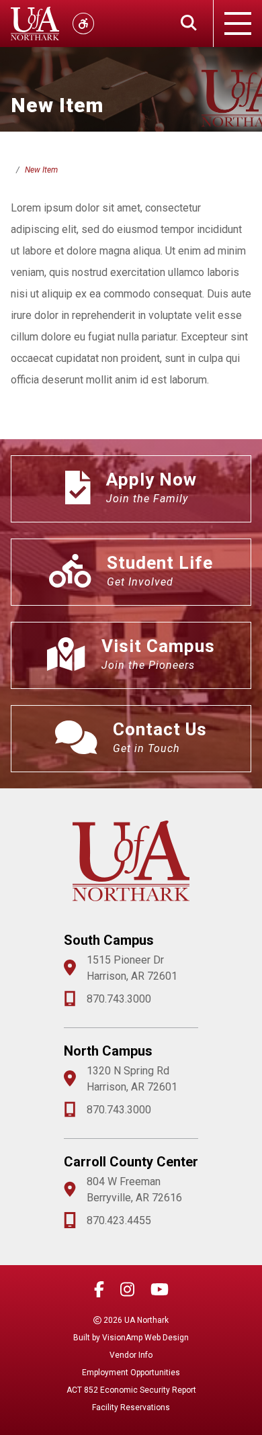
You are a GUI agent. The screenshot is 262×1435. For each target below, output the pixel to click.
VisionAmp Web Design (145, 1337)
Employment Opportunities (131, 1372)
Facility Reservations (131, 1407)
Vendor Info (131, 1355)
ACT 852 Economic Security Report (131, 1390)
